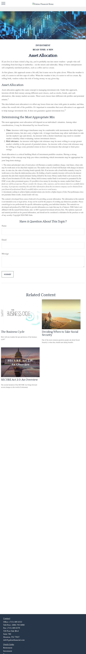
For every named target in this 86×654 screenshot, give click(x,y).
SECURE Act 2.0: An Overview (19, 379)
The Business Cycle (12, 331)
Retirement (7, 647)
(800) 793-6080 (18, 624)
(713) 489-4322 (15, 621)
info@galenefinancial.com (14, 639)
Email (4, 239)
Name (4, 225)
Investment (7, 651)
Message (5, 253)
